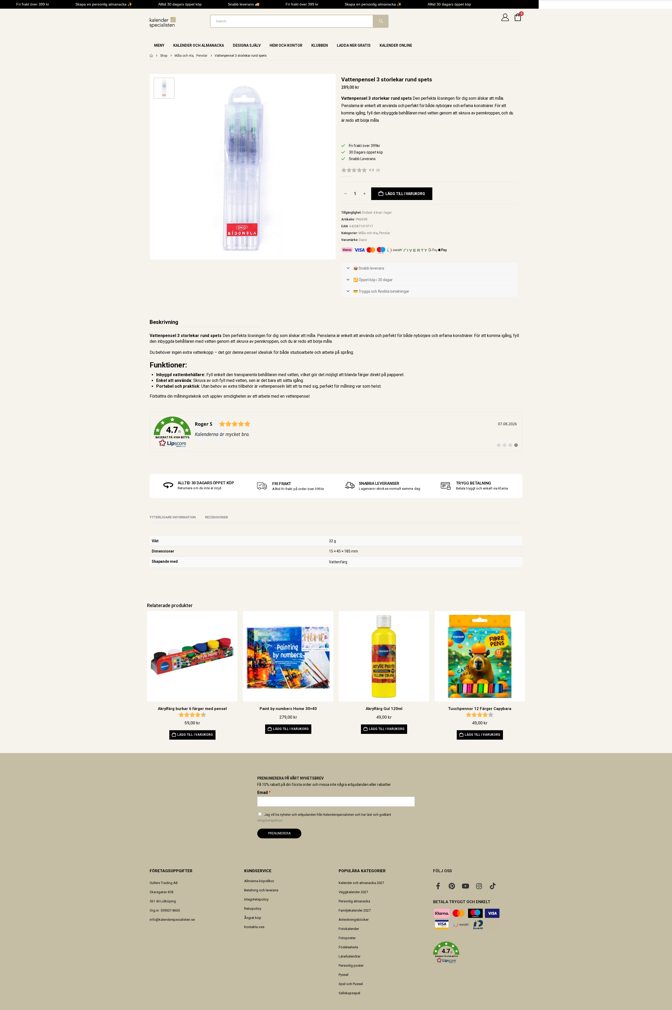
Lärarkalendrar (349, 956)
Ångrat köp (252, 918)
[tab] (216, 518)
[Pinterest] (452, 886)
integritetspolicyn (269, 820)
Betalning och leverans (261, 890)
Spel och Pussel (351, 984)
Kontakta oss (254, 927)
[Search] (380, 21)
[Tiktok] (493, 886)
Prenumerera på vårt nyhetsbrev (290, 778)
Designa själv (247, 45)
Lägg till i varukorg (405, 194)
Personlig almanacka (354, 901)
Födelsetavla (348, 947)
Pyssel (343, 975)
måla (311, 335)
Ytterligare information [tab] (173, 517)
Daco (363, 240)
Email (264, 792)
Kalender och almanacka (198, 45)
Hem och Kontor (286, 45)
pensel (303, 396)
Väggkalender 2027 (353, 892)
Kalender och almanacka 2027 (361, 883)
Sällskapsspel (349, 993)
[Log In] (505, 21)
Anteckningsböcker (354, 920)
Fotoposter (347, 938)
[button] (477, 952)
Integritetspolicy (256, 899)
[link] (336, 432)
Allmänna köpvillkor (259, 881)
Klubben (319, 45)
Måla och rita (368, 233)
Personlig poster (351, 965)
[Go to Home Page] (151, 55)
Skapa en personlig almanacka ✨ (103, 4)
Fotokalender (349, 929)
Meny (159, 45)
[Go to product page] (192, 656)
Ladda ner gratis (354, 45)
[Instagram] (479, 886)
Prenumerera (279, 833)
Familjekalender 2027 (355, 910)
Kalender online (396, 45)
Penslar (384, 233)
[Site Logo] (163, 22)
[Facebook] (438, 886)
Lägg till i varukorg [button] (195, 735)
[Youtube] (465, 886)
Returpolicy (252, 909)
